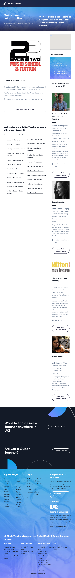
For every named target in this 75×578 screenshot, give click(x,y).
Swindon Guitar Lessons (35, 184)
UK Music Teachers (14, 3)
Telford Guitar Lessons (34, 188)
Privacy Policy (31, 489)
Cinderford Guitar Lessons (15, 173)
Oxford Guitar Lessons (34, 162)
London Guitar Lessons (35, 139)
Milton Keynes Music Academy (59, 279)
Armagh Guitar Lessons (14, 140)
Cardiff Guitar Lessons (14, 169)
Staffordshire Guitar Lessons (36, 175)
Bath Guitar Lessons (13, 144)
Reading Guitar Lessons (35, 166)
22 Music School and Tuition (14, 80)
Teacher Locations (15, 24)
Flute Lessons (20, 479)
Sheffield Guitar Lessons (35, 171)
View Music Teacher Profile (25, 109)
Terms (29, 498)
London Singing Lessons (18, 505)
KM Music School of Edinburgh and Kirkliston (59, 116)
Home (6, 24)
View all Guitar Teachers (59, 427)
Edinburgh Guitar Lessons (15, 182)
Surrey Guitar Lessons (34, 179)
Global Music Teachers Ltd (37, 573)
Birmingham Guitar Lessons (16, 149)
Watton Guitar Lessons (35, 193)
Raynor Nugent (57, 356)
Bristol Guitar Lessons (14, 164)
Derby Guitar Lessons (14, 178)
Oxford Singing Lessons (6, 507)
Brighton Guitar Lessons (15, 160)
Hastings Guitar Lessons (15, 186)
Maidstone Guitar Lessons (36, 143)
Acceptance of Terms (34, 495)
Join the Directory (61, 451)
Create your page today (59, 495)
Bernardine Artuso (58, 202)
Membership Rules (33, 492)
